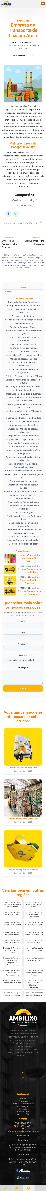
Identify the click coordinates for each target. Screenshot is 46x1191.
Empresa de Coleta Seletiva (23, 481)
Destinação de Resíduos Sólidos (23, 502)
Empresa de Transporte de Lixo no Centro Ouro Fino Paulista (34, 914)
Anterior (9, 237)
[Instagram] (23, 1077)
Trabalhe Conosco (23, 1111)
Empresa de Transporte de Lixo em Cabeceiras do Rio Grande (12, 904)
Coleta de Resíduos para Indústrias (23, 355)
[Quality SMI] (23, 1178)
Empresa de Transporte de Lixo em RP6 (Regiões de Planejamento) (12, 961)
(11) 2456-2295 (24, 1125)
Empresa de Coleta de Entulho (23, 421)
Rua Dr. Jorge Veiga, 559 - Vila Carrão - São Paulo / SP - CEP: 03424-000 (23, 1147)
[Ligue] (6, 1188)
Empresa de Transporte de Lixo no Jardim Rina (34, 933)
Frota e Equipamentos (23, 1103)
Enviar (23, 688)
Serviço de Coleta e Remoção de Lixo (23, 319)
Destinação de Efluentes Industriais (23, 386)
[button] (43, 3)
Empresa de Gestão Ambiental (23, 435)
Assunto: (23, 655)
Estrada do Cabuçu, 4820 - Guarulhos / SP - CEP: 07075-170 (23, 1162)
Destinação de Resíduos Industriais (23, 393)
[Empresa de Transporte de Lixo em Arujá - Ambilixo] (6, 4)
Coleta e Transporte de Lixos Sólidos (23, 376)
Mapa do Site (23, 1114)
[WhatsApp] (16, 214)
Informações (26, 42)
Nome (23, 621)
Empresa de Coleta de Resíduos (23, 425)
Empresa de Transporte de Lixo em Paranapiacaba (12, 972)
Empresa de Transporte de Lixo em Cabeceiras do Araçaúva (12, 924)
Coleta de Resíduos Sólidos (23, 358)
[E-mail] (17, 1188)
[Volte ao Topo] (28, 1188)
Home (13, 42)
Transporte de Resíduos (24, 316)
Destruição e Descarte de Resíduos (23, 418)
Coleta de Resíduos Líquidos (23, 348)
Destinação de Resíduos (24, 390)
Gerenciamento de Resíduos (23, 446)
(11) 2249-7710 (24, 1123)
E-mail (23, 632)
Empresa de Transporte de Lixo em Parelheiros (12, 941)
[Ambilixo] (23, 1017)
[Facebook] (8, 214)
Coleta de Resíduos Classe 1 (23, 327)
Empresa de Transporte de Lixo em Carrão (12, 913)
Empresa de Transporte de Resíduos (23, 470)
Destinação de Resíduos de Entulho (23, 529)
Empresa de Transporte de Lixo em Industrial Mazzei (34, 972)
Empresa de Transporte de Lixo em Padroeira (34, 994)
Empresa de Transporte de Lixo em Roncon (12, 994)
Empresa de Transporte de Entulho (23, 439)
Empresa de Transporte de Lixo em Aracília (34, 941)
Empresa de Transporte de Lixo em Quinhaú (12, 933)
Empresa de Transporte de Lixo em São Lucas (34, 923)
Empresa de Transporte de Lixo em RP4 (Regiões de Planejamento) (34, 983)
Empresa (23, 1101)
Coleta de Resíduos (23, 323)
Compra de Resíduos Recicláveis (23, 305)
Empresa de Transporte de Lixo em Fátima (34, 959)
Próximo (37, 237)
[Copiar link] (41, 222)
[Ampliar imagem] (23, 83)
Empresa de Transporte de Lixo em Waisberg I (12, 981)
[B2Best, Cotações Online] (23, 1171)
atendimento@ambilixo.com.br (23, 1131)
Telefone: (23, 644)
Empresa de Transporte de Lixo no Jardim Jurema (12, 950)
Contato (23, 1109)
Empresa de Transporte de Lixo (23, 443)
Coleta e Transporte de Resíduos (23, 540)
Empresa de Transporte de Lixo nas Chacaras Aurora (34, 904)
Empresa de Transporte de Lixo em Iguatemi (34, 949)
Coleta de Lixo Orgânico (23, 512)
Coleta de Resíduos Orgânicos (23, 351)
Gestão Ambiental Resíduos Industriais (23, 491)
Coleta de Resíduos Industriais (23, 344)
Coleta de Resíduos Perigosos (23, 543)
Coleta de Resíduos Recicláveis (23, 302)
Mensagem (23, 667)
